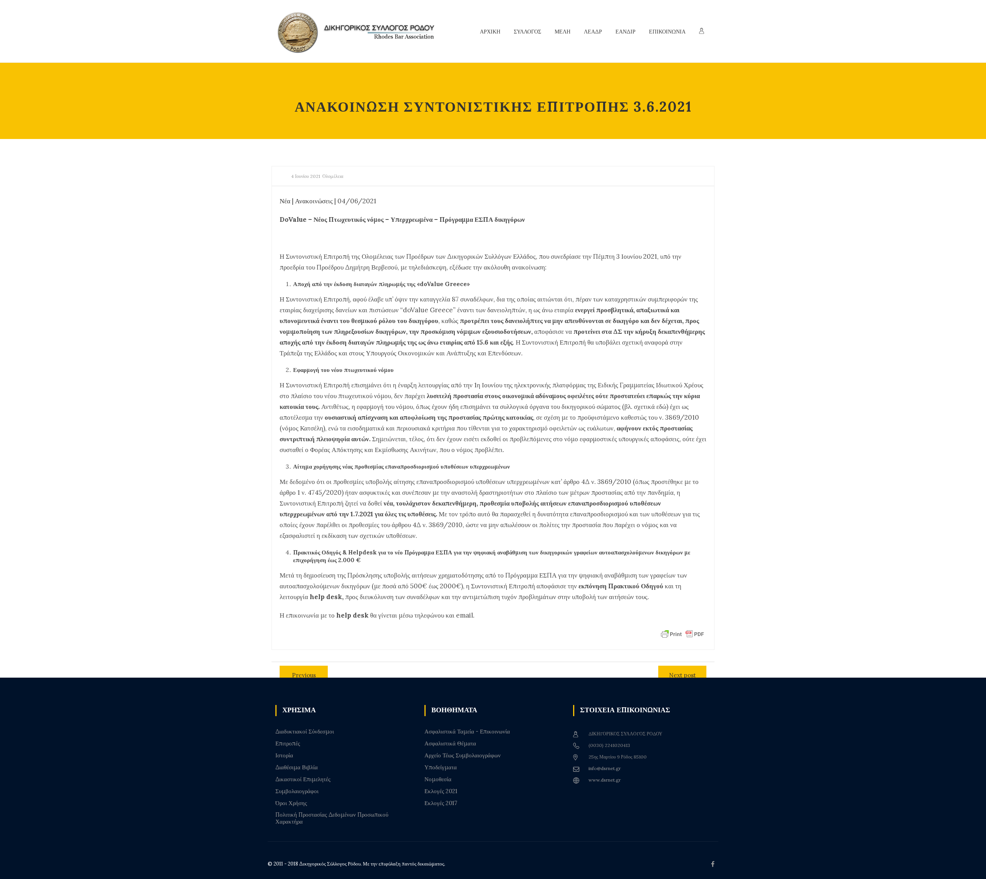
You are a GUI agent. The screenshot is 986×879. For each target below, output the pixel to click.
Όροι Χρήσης (291, 803)
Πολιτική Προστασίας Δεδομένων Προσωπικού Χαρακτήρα (331, 818)
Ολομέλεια (332, 176)
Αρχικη (490, 31)
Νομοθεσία (437, 779)
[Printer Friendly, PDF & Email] (682, 633)
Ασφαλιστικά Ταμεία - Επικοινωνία (467, 731)
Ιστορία (284, 755)
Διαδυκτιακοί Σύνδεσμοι (304, 731)
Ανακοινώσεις (314, 201)
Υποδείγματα (440, 767)
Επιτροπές (287, 743)
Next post (682, 675)
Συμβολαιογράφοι (297, 791)
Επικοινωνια (667, 31)
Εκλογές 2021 (440, 791)
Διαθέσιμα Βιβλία (296, 767)
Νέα (285, 201)
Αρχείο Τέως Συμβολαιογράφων (462, 755)
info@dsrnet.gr (605, 768)
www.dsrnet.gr (605, 780)
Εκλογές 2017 (440, 803)
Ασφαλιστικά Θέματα (450, 743)
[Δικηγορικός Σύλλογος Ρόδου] (360, 31)
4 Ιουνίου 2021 (305, 176)
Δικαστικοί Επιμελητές (302, 779)
